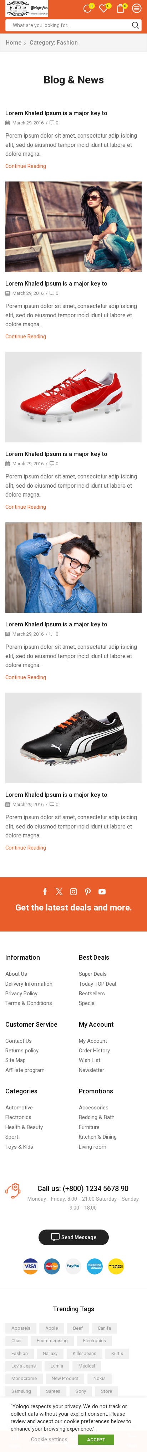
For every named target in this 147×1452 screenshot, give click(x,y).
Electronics (94, 1340)
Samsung (21, 1391)
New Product (65, 1378)
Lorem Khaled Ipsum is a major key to (56, 113)
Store (106, 1391)
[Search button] (135, 25)
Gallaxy (50, 1353)
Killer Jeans (84, 1353)
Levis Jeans (23, 1366)
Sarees (53, 1391)
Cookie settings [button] (49, 1439)
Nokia (99, 1378)
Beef (78, 1328)
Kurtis (117, 1353)
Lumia (57, 1366)
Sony (81, 1391)
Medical (86, 1366)
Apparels (20, 1328)
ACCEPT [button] (96, 1439)
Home (13, 42)
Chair (16, 1340)
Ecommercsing (52, 1340)
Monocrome (24, 1378)
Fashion (19, 1353)
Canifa (104, 1328)
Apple (51, 1328)
